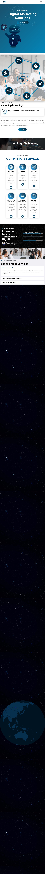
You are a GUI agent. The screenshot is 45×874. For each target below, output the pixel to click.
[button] (41, 2)
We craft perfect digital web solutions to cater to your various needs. (24, 111)
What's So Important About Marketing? (12, 278)
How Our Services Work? (9, 267)
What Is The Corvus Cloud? (9, 282)
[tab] (22, 267)
